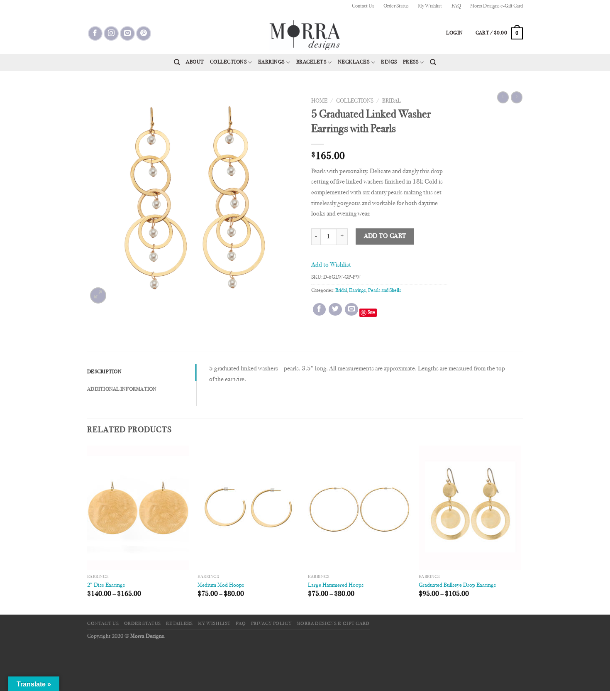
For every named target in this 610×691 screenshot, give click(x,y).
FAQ (456, 6)
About (195, 62)
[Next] (520, 529)
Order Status (396, 6)
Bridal (391, 101)
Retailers (179, 623)
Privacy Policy (271, 623)
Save (371, 312)
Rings (389, 62)
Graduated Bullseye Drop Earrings (457, 585)
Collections (228, 62)
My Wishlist (430, 6)
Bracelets (311, 62)
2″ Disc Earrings (106, 585)
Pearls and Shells (384, 290)
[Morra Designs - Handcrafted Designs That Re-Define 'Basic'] (305, 33)
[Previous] (87, 529)
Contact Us (363, 6)
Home (319, 101)
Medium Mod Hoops (221, 585)
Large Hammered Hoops (336, 585)
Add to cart (385, 236)
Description (104, 372)
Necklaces (354, 62)
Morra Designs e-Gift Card (496, 6)
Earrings (271, 62)
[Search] (177, 62)
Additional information (122, 389)
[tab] (141, 372)
